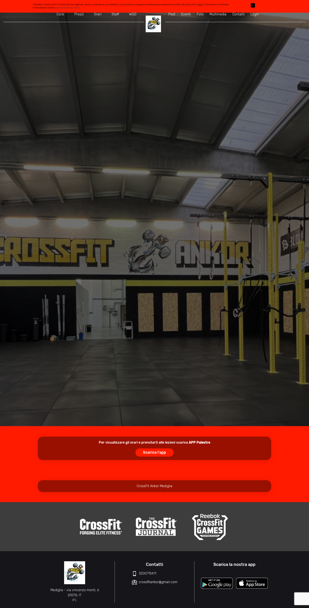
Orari (98, 14)
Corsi (60, 14)
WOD (132, 14)
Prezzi (79, 14)
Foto (200, 14)
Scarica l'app (154, 452)
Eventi (186, 14)
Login (255, 14)
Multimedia (218, 14)
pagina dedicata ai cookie (67, 8)
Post (171, 14)
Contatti (238, 14)
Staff (115, 14)
